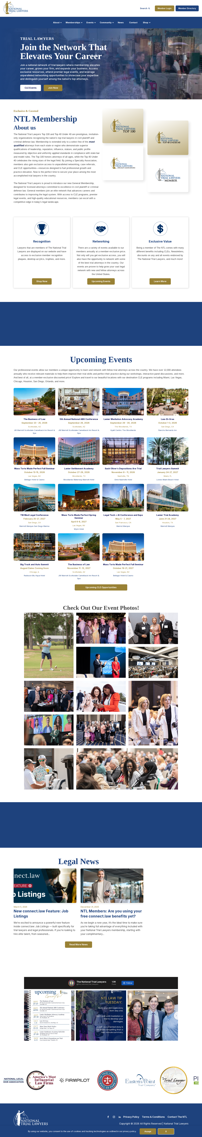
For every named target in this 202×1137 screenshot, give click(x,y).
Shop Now (41, 281)
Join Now (53, 87)
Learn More (160, 281)
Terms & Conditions (153, 1117)
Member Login (164, 8)
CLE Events (31, 87)
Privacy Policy (131, 1117)
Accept (147, 1131)
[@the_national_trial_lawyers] (71, 983)
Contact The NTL (177, 1117)
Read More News (78, 944)
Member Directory (187, 8)
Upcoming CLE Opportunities (101, 587)
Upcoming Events (101, 281)
